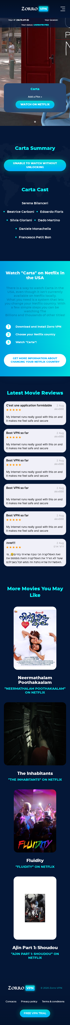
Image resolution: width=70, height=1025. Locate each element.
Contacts (11, 1001)
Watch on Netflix (35, 104)
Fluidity (35, 860)
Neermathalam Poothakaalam (35, 680)
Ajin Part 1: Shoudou (35, 948)
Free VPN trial (35, 1013)
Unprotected (41, 25)
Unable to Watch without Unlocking (35, 165)
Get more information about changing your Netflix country (35, 360)
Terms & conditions (53, 1001)
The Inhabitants (35, 773)
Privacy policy (29, 1001)
